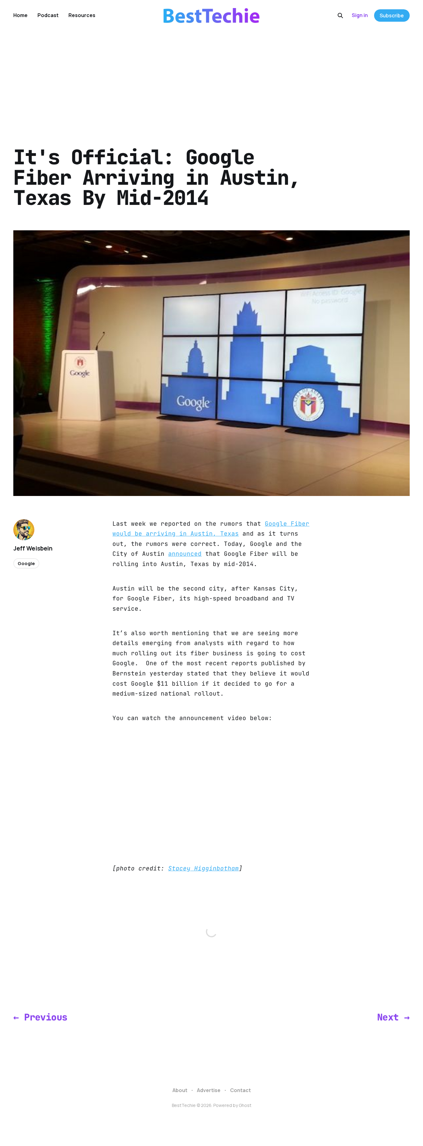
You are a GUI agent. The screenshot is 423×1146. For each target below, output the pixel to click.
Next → (393, 1017)
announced (185, 554)
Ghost (245, 1105)
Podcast (48, 15)
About (179, 1090)
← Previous (40, 1017)
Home (20, 15)
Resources (81, 15)
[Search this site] (340, 15)
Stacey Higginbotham (203, 868)
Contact (240, 1090)
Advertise (208, 1090)
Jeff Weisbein (33, 548)
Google (26, 563)
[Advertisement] (211, 77)
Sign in (360, 15)
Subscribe (392, 15)
